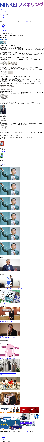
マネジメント (5, 271)
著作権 (2, 436)
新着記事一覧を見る (2, 339)
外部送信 (3, 439)
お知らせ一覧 (3, 25)
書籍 (3, 303)
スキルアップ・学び (4, 11)
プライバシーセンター (4, 438)
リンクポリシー (3, 27)
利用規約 (3, 26)
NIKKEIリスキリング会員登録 (25, 21)
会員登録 (1, 9)
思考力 (5, 303)
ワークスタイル (2, 271)
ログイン (3, 9)
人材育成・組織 (3, 10)
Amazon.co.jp (3, 151)
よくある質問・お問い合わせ (5, 30)
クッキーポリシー (4, 28)
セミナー (3, 12)
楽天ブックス (3, 164)
